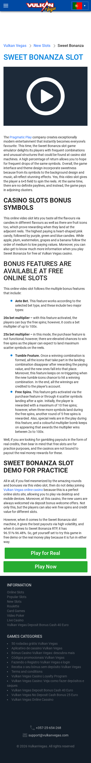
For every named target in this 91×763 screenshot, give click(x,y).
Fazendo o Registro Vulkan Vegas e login (40, 662)
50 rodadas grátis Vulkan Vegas (34, 643)
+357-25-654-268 (48, 728)
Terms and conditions (26, 671)
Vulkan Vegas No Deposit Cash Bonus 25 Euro (44, 695)
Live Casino (15, 620)
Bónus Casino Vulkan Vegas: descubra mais (43, 653)
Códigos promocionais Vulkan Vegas (37, 657)
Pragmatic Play (21, 137)
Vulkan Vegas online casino (23, 490)
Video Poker (15, 615)
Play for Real (45, 553)
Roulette (13, 606)
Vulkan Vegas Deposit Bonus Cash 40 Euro (38, 625)
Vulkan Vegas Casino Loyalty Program (39, 676)
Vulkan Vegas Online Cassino (32, 699)
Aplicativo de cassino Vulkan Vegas (36, 648)
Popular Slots (16, 597)
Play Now (45, 567)
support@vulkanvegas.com (48, 735)
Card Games (16, 611)
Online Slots (15, 592)
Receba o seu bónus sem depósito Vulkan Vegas (46, 667)
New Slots (14, 601)
